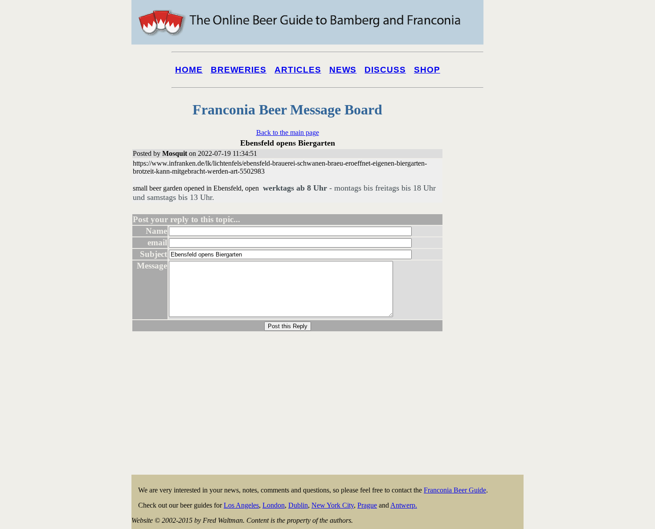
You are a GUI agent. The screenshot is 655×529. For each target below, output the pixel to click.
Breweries (238, 69)
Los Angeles (241, 505)
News (343, 69)
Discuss (385, 69)
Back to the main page (287, 132)
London (273, 505)
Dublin (298, 505)
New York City (332, 505)
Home (189, 69)
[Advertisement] (488, 339)
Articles (297, 69)
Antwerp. (403, 505)
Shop (427, 69)
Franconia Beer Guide (455, 490)
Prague (367, 505)
